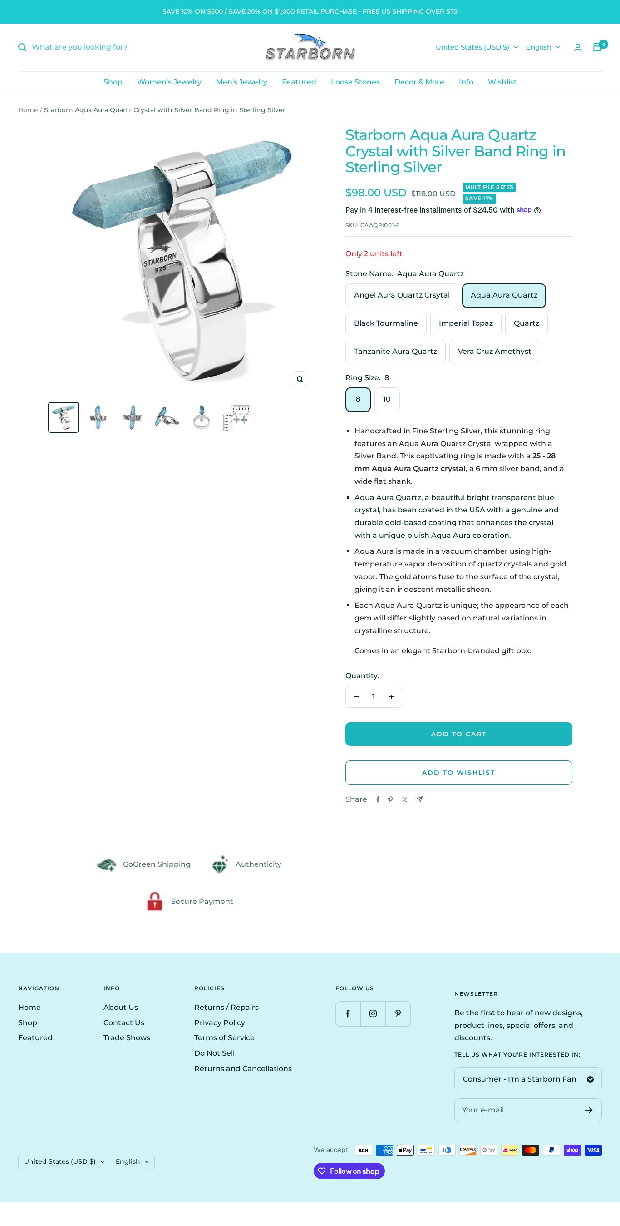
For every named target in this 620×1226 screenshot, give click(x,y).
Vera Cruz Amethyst (494, 351)
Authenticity (258, 864)
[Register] (589, 1110)
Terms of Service (224, 1037)
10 (387, 399)
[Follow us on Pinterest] (397, 1013)
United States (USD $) (472, 47)
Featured (299, 82)
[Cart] (597, 47)
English (538, 47)
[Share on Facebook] (378, 799)
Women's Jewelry (169, 82)
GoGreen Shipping (157, 864)
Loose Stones (355, 82)
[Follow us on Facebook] (347, 1013)
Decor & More (419, 82)
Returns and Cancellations (243, 1068)
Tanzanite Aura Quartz (395, 351)
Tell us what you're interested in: (517, 1055)
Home (28, 110)
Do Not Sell (214, 1053)
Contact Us (123, 1022)
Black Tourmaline (386, 323)
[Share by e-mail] (420, 799)
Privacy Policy (219, 1022)
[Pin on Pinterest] (390, 799)
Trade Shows (126, 1037)
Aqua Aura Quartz (504, 295)
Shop (113, 82)
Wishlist (502, 82)
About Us (120, 1007)
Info (466, 82)
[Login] (578, 47)
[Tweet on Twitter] (404, 799)
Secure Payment (202, 901)
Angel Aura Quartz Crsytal (402, 295)
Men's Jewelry (241, 82)
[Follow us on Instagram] (372, 1013)
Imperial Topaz (466, 323)
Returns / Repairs (226, 1007)
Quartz (526, 323)
